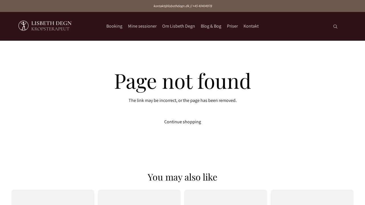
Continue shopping (182, 122)
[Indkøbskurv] (347, 26)
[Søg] (335, 26)
